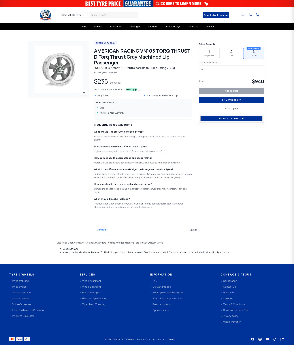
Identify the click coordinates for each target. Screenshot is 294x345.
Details (101, 230)
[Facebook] (252, 339)
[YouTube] (267, 339)
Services (152, 26)
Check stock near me (231, 118)
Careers (171, 339)
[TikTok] (274, 339)
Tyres (83, 26)
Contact (210, 26)
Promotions (116, 26)
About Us (193, 26)
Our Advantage (172, 26)
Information (158, 339)
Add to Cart (231, 90)
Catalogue (135, 26)
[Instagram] (260, 339)
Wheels (98, 26)
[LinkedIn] (282, 339)
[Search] (243, 15)
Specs (193, 230)
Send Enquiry (233, 99)
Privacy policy (143, 339)
